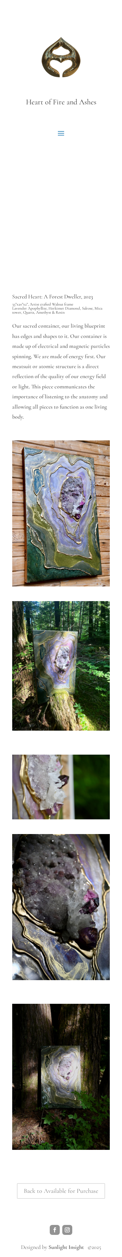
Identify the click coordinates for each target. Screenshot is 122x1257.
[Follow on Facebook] (55, 1230)
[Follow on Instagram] (67, 1230)
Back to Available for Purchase (61, 1191)
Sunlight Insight (66, 1247)
